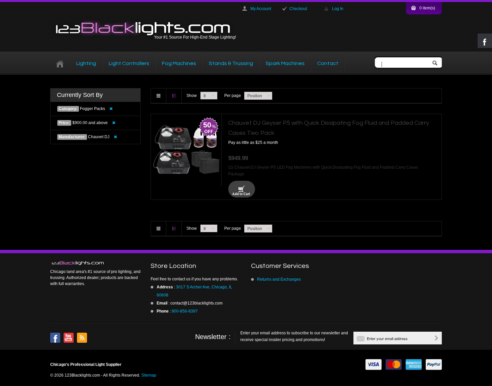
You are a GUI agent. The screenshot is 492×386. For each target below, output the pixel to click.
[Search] (436, 63)
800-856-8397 (185, 311)
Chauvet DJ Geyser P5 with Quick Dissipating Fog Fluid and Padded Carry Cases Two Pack (328, 128)
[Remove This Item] (110, 109)
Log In (337, 8)
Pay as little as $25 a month (253, 142)
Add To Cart (241, 189)
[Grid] (158, 96)
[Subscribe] (436, 338)
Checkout (298, 8)
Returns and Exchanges (279, 279)
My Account (260, 8)
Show (191, 95)
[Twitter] (69, 338)
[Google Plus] (82, 338)
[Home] (60, 63)
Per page (232, 95)
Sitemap (148, 375)
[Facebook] (55, 338)
